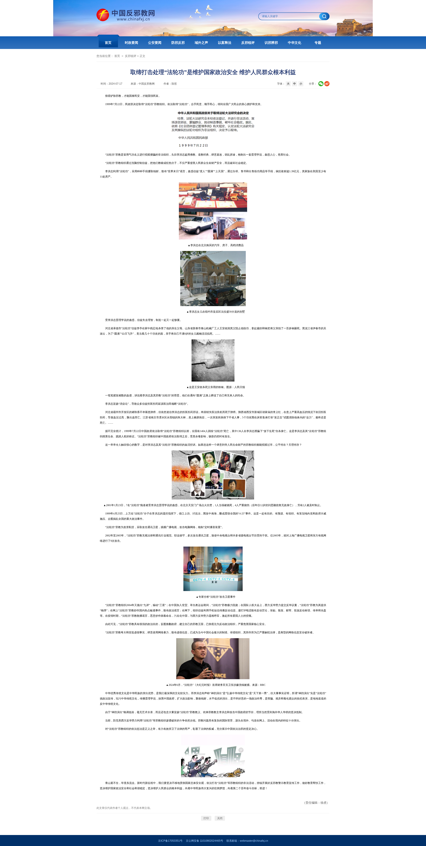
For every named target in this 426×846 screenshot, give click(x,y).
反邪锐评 (248, 42)
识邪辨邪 (271, 42)
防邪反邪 (178, 42)
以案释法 (224, 42)
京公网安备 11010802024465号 (204, 840)
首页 (108, 42)
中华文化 (294, 42)
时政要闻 (131, 42)
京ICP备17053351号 (170, 840)
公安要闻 (154, 42)
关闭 (219, 818)
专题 (318, 42)
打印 (206, 818)
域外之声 (201, 42)
